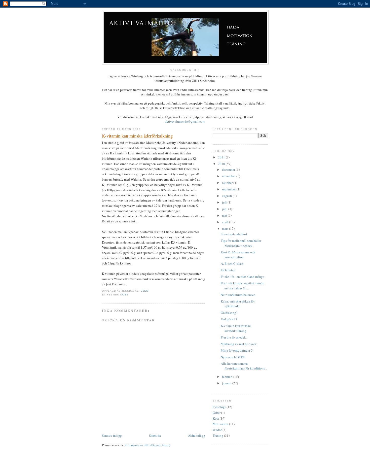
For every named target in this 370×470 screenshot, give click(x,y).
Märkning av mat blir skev (239, 344)
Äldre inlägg (196, 435)
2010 (222, 163)
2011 (222, 157)
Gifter (216, 412)
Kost (124, 294)
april (225, 222)
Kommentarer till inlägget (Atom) (147, 445)
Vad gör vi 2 (229, 319)
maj (225, 215)
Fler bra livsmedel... (234, 337)
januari (227, 383)
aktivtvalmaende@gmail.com (185, 121)
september (229, 189)
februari (227, 376)
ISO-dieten (228, 270)
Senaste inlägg (112, 435)
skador (217, 429)
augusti (227, 195)
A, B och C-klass (232, 263)
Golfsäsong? (229, 312)
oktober (227, 182)
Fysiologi (219, 407)
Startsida (155, 435)
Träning (218, 435)
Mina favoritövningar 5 (237, 350)
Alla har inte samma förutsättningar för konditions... (244, 366)
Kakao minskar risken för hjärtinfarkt (238, 304)
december (229, 169)
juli (225, 202)
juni (225, 209)
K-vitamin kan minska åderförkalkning (236, 328)
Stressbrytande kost (234, 234)
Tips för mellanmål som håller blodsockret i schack (241, 243)
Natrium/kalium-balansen (238, 294)
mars (225, 228)
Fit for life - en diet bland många (242, 276)
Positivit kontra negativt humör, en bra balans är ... (242, 285)
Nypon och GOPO (233, 357)
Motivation (220, 424)
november (229, 176)
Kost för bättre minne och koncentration (238, 254)
